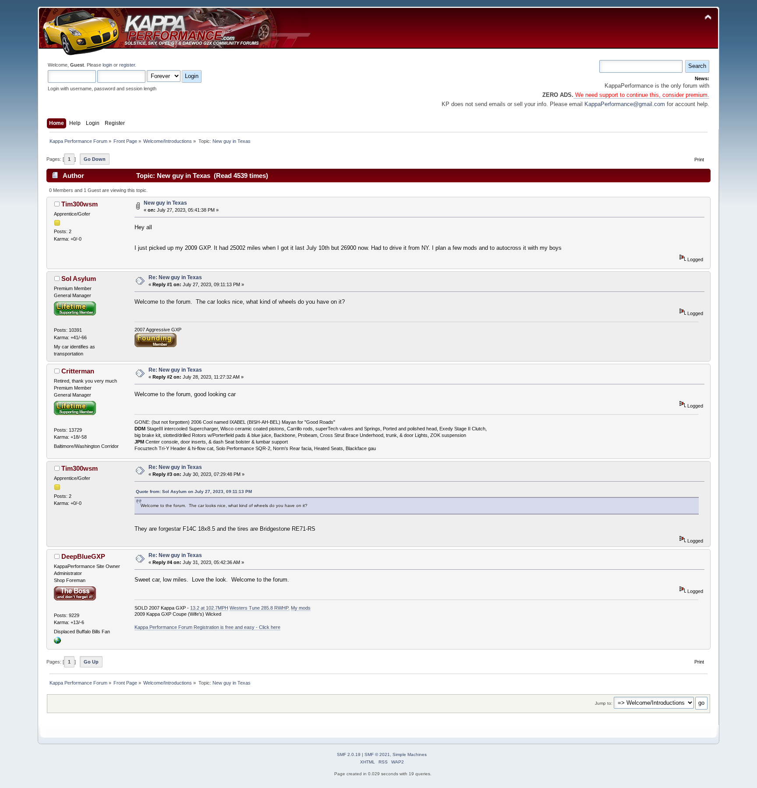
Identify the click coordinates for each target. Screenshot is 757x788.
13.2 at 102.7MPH (209, 608)
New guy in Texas (165, 203)
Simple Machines (410, 754)
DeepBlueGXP (83, 556)
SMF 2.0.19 (349, 754)
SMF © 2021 (377, 754)
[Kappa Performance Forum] (57, 642)
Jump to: (603, 703)
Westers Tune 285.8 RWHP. (260, 608)
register (127, 64)
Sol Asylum (78, 278)
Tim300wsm (79, 204)
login (107, 64)
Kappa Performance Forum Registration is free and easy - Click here (207, 627)
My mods (301, 608)
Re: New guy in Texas (175, 277)
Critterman (77, 371)
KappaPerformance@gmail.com (624, 104)
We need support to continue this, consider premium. (641, 95)
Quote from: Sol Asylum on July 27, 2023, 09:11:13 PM (194, 491)
